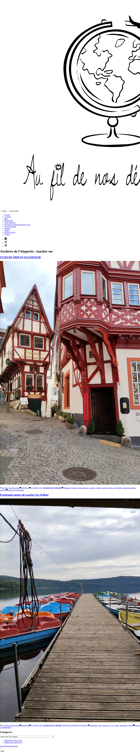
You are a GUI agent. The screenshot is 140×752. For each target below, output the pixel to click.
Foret (100, 725)
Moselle (119, 488)
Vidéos (6, 230)
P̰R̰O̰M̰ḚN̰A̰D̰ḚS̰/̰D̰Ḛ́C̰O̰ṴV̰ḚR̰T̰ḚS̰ (75, 725)
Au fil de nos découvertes (10, 488)
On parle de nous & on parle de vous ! (17, 225)
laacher (104, 488)
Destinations (8, 221)
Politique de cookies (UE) (13, 742)
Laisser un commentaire (16, 490)
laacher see (111, 488)
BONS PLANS (9, 232)
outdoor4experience (129, 488)
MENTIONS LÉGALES (13, 740)
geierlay (98, 488)
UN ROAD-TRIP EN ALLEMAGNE (20, 257)
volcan (130, 725)
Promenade (124, 725)
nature (117, 725)
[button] (1, 211)
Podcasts (7, 228)
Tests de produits (10, 227)
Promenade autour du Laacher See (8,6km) (24, 494)
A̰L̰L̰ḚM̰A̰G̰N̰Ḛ (36, 488)
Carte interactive (10, 223)
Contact (7, 234)
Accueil (7, 215)
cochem (92, 488)
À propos (7, 217)
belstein (74, 488)
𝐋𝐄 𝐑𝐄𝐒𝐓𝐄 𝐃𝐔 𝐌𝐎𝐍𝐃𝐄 (52, 488)
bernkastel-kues (83, 488)
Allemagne (67, 488)
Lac (112, 725)
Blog (6, 219)
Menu (10, 211)
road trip (3, 490)
